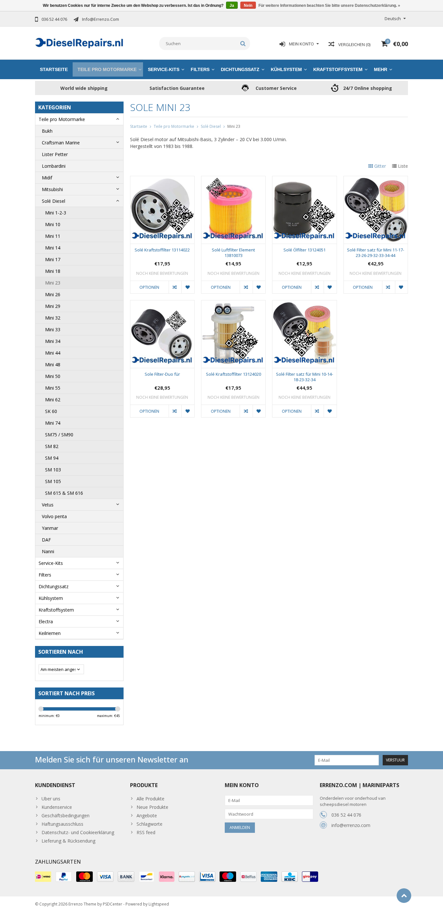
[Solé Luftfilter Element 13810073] (233, 179)
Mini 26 (52, 294)
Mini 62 (52, 399)
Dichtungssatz (240, 69)
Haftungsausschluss (62, 824)
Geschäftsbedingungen (66, 815)
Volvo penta (54, 516)
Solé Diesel (53, 201)
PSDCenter (112, 904)
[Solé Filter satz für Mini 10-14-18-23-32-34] (304, 304)
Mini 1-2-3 (55, 213)
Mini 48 (52, 364)
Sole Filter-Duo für (162, 374)
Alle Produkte (150, 799)
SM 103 (53, 470)
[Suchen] (243, 43)
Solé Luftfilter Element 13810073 (233, 252)
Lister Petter (55, 154)
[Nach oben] (404, 895)
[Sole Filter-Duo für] (162, 304)
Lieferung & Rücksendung (68, 841)
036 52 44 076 (346, 815)
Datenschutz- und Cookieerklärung (78, 832)
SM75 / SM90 (59, 435)
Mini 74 (52, 423)
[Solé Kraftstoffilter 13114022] (162, 179)
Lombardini (54, 166)
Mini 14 (52, 248)
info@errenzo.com (350, 825)
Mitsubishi (52, 189)
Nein (248, 5)
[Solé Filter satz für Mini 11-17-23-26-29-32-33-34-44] (376, 179)
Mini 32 (52, 318)
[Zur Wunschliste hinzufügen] (187, 287)
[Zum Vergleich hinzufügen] (175, 287)
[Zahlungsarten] (43, 876)
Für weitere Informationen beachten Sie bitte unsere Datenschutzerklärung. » (329, 5)
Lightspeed (159, 904)
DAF (46, 540)
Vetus (48, 505)
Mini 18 (52, 271)
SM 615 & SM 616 (64, 493)
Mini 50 (52, 376)
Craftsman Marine (61, 143)
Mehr (380, 69)
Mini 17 (52, 259)
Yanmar (50, 528)
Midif (47, 178)
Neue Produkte (152, 807)
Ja (232, 5)
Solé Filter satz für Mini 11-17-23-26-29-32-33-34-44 (375, 252)
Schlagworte (149, 824)
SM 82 (51, 446)
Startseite (54, 69)
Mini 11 (52, 236)
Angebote (147, 815)
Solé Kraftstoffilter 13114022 (162, 250)
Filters (200, 69)
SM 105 (53, 481)
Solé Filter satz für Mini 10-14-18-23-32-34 (304, 377)
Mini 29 (52, 306)
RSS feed (146, 832)
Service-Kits (163, 69)
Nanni (48, 551)
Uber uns (51, 799)
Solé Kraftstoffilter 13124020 (233, 374)
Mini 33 (52, 329)
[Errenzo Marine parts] (79, 42)
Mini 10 (52, 224)
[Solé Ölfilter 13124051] (304, 179)
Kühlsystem (286, 69)
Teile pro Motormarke (107, 69)
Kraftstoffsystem (338, 69)
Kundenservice (57, 807)
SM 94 (51, 458)
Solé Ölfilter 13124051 (304, 250)
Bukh (47, 131)
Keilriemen (50, 633)
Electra (46, 621)
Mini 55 (52, 388)
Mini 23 (52, 283)
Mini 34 (52, 341)
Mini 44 (52, 353)
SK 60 (51, 411)
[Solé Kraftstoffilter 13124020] (233, 304)
